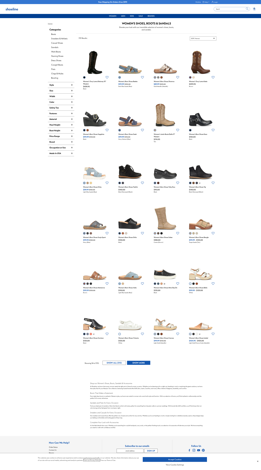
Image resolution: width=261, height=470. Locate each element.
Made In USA (55, 153)
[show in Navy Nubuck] (119, 130)
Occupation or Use (57, 147)
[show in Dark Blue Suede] (119, 77)
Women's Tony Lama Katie (198, 81)
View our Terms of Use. (108, 460)
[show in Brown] (161, 77)
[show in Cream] (155, 233)
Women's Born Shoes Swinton (93, 338)
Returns (51, 453)
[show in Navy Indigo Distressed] (196, 183)
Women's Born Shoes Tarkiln (128, 187)
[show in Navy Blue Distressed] (122, 183)
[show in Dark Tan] (196, 283)
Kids (132, 16)
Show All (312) (116, 363)
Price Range (54, 136)
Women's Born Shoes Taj (197, 187)
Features (53, 113)
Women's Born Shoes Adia (127, 288)
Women (112, 16)
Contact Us (52, 450)
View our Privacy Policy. (92, 460)
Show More (141, 363)
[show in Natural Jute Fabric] (193, 233)
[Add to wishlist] (107, 77)
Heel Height (54, 124)
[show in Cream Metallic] (196, 334)
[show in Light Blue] (158, 77)
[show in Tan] (155, 130)
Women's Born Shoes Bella (198, 288)
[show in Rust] (90, 334)
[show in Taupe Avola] (158, 233)
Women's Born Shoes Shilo (127, 237)
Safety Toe (54, 107)
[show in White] (193, 77)
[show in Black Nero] (193, 334)
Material (53, 119)
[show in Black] (84, 77)
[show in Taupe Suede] (87, 183)
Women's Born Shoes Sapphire (93, 134)
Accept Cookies (174, 459)
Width (52, 96)
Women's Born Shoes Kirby (92, 187)
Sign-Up (151, 450)
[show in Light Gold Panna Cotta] (126, 233)
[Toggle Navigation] (118, 16)
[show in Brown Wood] (90, 233)
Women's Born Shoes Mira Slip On (165, 288)
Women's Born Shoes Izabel (198, 338)
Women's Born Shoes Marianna (94, 288)
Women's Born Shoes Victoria (128, 338)
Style (51, 85)
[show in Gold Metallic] (155, 77)
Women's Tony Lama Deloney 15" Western (94, 82)
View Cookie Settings (175, 464)
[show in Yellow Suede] (90, 183)
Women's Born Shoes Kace (198, 134)
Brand (52, 142)
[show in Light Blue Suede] (84, 183)
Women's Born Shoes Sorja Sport (94, 237)
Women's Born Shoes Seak (127, 134)
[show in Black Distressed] (119, 183)
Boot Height (54, 130)
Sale (141, 16)
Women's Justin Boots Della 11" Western (164, 135)
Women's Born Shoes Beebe (127, 81)
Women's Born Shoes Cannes (164, 338)
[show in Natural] (161, 283)
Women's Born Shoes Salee (163, 237)
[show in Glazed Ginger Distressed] (193, 183)
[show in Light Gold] (196, 233)
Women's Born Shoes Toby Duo (164, 187)
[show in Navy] (84, 233)
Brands (151, 16)
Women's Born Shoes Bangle (199, 237)
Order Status (53, 447)
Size (51, 90)
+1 (199, 183)
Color (51, 102)
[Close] (257, 461)
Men (123, 16)
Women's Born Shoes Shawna (164, 81)
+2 (164, 284)
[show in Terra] (158, 183)
